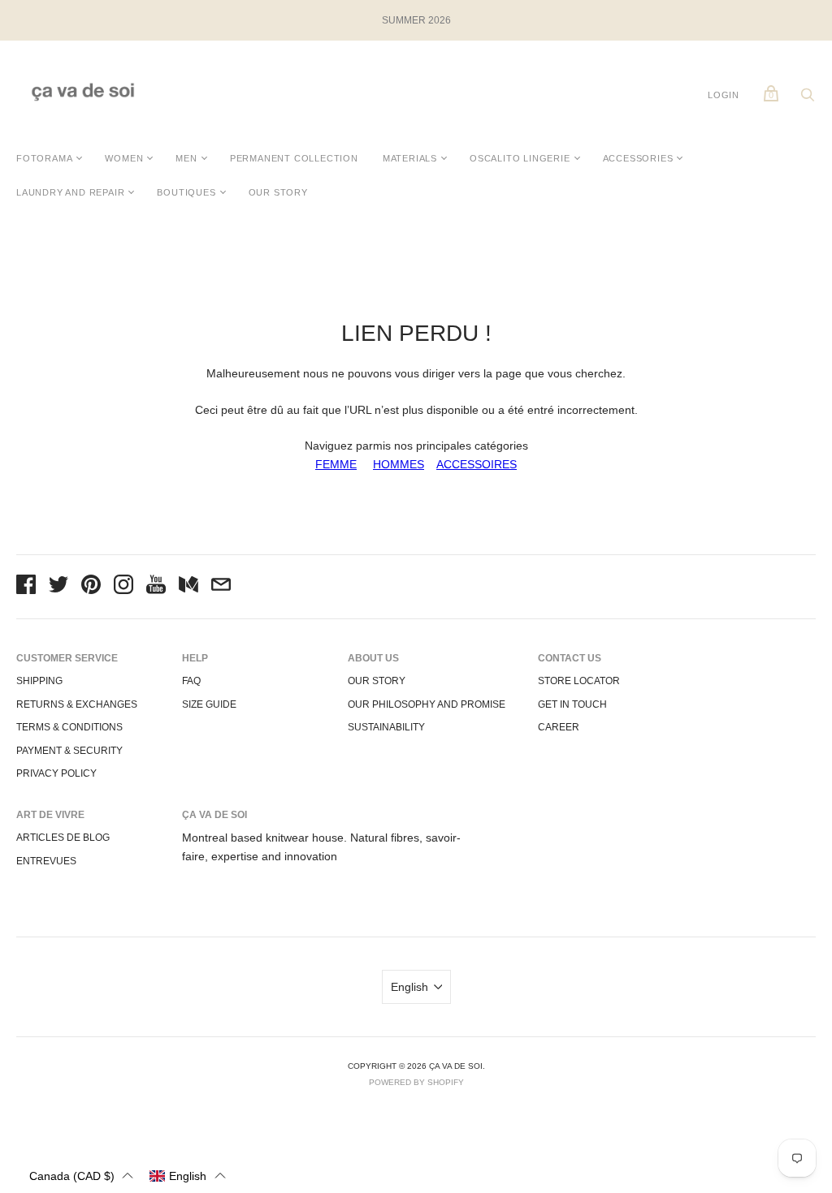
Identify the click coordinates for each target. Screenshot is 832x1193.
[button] (81, 1175)
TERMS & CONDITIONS (69, 727)
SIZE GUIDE (209, 704)
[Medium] (188, 587)
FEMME (336, 464)
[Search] (808, 99)
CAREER (558, 727)
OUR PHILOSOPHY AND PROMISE (426, 704)
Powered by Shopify (416, 1082)
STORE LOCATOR (579, 681)
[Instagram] (123, 587)
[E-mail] (221, 587)
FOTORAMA (44, 158)
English (409, 986)
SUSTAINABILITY (386, 727)
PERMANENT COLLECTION (294, 158)
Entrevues (46, 861)
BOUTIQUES (186, 192)
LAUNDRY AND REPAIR (70, 192)
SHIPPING (39, 681)
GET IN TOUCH (572, 704)
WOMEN (124, 158)
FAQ (191, 681)
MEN (186, 158)
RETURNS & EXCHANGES (76, 704)
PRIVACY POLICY (56, 773)
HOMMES (398, 464)
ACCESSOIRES (476, 464)
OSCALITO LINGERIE (520, 158)
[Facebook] (26, 587)
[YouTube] (156, 587)
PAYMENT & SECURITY (69, 750)
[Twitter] (58, 587)
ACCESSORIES (638, 158)
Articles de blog (63, 837)
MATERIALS (410, 158)
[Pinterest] (91, 587)
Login (723, 95)
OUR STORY (278, 192)
